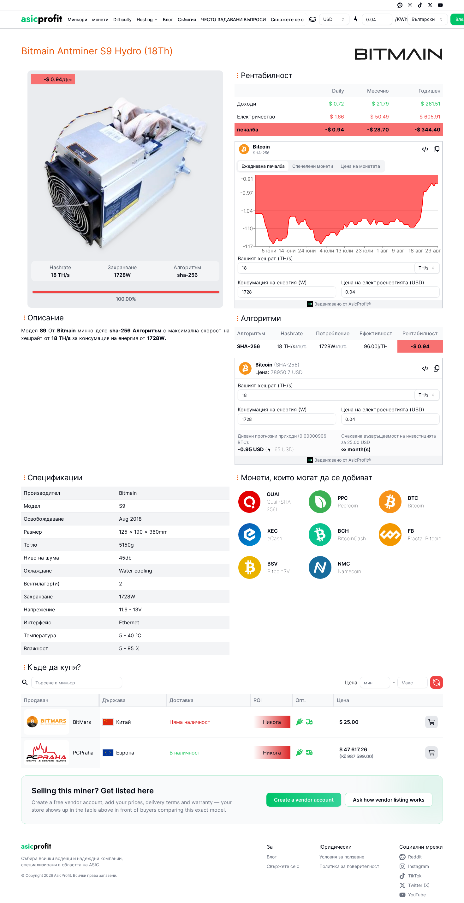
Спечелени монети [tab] (312, 166)
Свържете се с (287, 19)
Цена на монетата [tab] (360, 166)
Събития (187, 19)
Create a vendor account (304, 800)
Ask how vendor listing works (389, 800)
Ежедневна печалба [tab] (263, 166)
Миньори (77, 19)
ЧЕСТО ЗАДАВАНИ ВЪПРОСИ (233, 19)
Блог (168, 19)
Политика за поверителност (349, 866)
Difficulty (122, 19)
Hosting (145, 19)
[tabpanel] (338, 215)
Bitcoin (261, 146)
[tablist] (310, 166)
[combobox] (334, 19)
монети (100, 19)
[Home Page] (41, 19)
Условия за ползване (341, 856)
